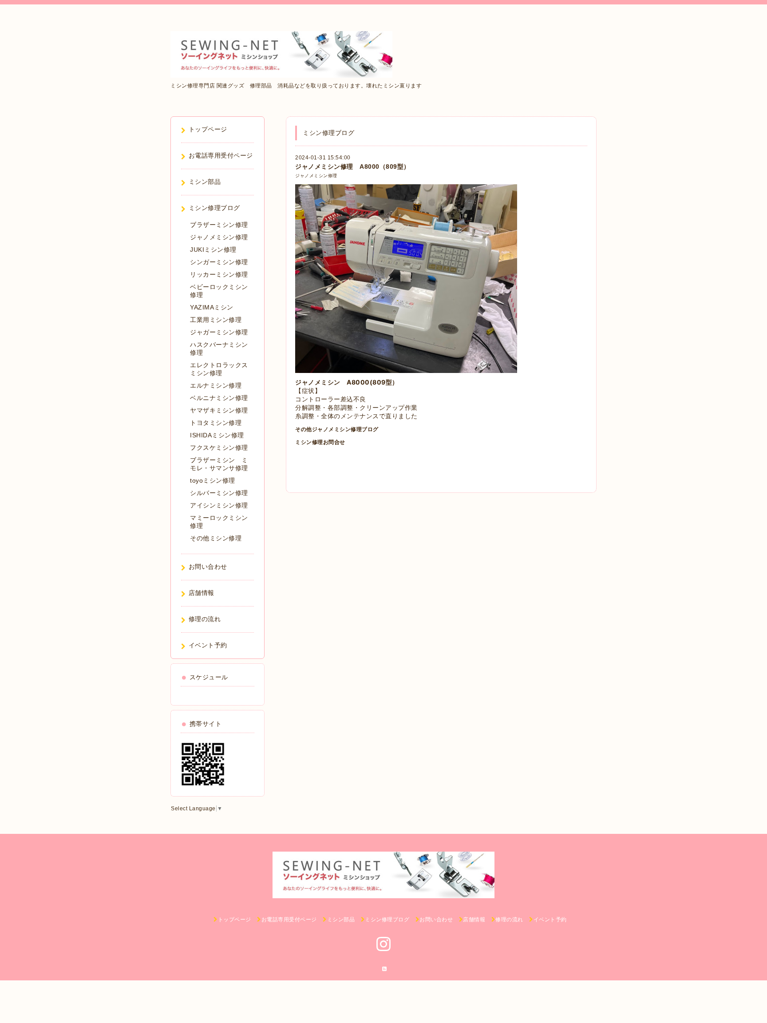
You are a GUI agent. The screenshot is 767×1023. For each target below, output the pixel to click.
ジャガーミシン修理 (219, 332)
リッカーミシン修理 (219, 274)
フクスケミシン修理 (219, 447)
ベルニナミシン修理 (219, 397)
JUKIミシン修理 (213, 249)
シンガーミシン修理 (219, 262)
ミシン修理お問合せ (320, 442)
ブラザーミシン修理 (219, 224)
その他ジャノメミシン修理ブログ (337, 429)
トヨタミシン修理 (215, 422)
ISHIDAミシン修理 (217, 435)
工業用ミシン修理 (215, 319)
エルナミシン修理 (215, 385)
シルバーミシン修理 (219, 492)
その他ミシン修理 (215, 538)
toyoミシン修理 (212, 480)
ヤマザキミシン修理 (219, 410)
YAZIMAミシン (211, 307)
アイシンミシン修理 (219, 505)
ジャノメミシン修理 (316, 175)
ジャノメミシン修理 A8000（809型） (352, 166)
